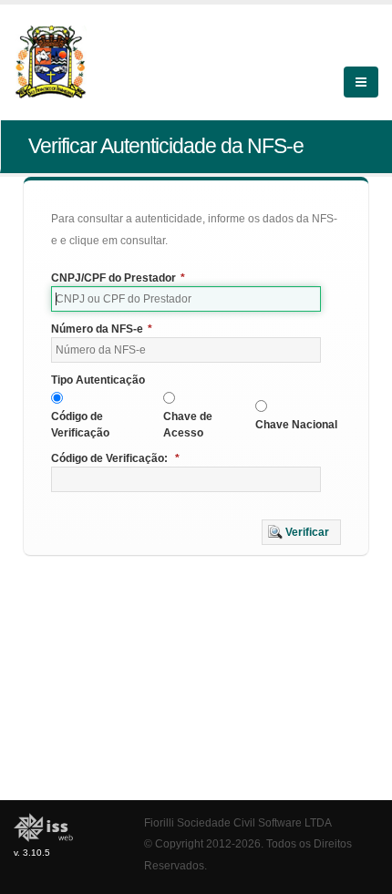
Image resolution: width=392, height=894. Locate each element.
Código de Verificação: (115, 458)
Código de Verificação (80, 424)
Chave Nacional (296, 424)
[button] (301, 532)
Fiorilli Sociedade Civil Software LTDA (238, 822)
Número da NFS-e (101, 329)
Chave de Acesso (187, 424)
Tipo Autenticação (98, 380)
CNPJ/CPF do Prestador (118, 278)
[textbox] (186, 299)
